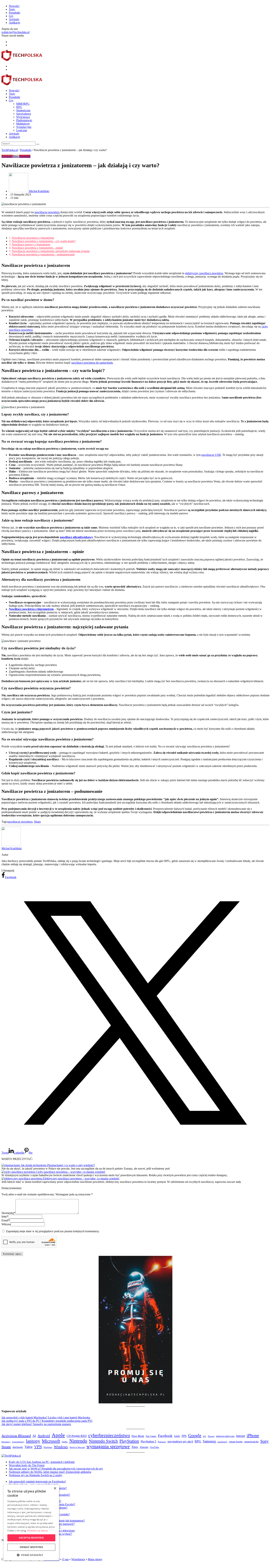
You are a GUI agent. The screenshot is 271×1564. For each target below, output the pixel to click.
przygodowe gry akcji (180, 1441)
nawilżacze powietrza (47, 212)
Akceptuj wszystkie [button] (31, 1537)
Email (5, 1220)
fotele (177, 1436)
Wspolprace (78, 1559)
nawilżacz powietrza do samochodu (92, 362)
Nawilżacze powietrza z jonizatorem (33, 237)
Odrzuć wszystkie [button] (31, 1547)
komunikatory (18, 1442)
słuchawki (18, 1447)
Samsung (209, 1441)
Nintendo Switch (103, 1441)
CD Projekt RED (77, 1435)
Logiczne (21, 130)
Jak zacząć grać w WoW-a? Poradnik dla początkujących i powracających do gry (56, 1468)
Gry (11, 16)
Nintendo (78, 1441)
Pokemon (162, 1442)
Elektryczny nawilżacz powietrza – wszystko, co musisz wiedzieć (81, 1178)
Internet (240, 1435)
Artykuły (14, 19)
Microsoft (51, 1440)
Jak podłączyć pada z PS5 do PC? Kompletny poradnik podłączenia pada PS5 (46, 1420)
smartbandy (222, 1442)
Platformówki (24, 120)
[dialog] (31, 1522)
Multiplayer (23, 123)
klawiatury (6, 1442)
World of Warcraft (77, 1447)
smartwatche (251, 1441)
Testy (12, 9)
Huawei (211, 1436)
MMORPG (22, 103)
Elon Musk (138, 1436)
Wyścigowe (23, 117)
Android (44, 1436)
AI (34, 1436)
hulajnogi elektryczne (225, 1436)
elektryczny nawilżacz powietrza (204, 273)
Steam (6, 1447)
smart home (236, 1441)
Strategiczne (23, 110)
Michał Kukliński (11, 848)
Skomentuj (8, 1213)
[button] (31, 1555)
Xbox (134, 1447)
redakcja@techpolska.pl (15, 32)
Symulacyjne (23, 127)
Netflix (65, 1442)
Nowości (14, 6)
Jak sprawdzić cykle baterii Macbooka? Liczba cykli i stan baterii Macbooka (45, 1417)
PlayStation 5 (148, 1441)
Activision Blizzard (16, 1436)
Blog (16, 156)
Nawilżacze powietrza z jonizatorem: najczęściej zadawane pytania (51, 251)
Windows (61, 1447)
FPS (184, 1435)
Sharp (37, 821)
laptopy (33, 1440)
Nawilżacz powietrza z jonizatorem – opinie (37, 247)
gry (204, 1436)
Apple (58, 1435)
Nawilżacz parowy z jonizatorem (31, 244)
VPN (38, 1447)
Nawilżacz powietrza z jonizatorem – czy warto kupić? (44, 241)
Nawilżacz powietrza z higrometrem (31, 609)
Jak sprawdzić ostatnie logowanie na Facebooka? (37, 1481)
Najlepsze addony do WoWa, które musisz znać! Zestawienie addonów (50, 1471)
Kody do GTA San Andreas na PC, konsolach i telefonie (42, 1461)
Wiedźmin (48, 1447)
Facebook (165, 1436)
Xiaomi (144, 1447)
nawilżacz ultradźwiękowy (76, 537)
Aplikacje (14, 22)
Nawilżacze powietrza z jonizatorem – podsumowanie (43, 254)
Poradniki (14, 12)
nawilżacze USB (211, 454)
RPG (19, 107)
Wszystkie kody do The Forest (26, 1465)
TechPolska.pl (9, 150)
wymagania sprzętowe (108, 1446)
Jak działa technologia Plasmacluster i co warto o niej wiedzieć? (58, 1165)
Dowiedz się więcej (37, 1530)
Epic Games (151, 1436)
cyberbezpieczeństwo (109, 1435)
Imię (4, 1216)
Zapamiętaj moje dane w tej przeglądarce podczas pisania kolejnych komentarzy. (53, 1231)
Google (194, 1435)
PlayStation (129, 1441)
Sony (264, 1441)
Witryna (6, 1224)
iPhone (253, 1435)
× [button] (54, 1488)
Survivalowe (23, 113)
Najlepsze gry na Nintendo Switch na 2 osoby (35, 1475)
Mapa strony (95, 1559)
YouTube (154, 1447)
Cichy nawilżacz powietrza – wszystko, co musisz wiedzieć (70, 1171)
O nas (65, 1559)
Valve (28, 1447)
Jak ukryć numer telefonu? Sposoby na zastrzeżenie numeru (36, 1424)
